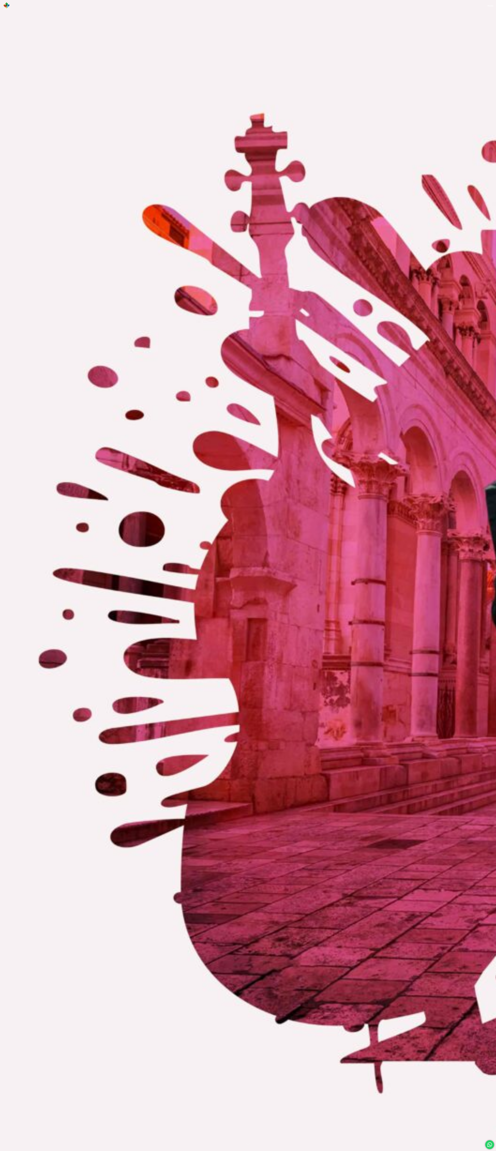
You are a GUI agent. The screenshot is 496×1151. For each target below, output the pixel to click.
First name (254, 25)
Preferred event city (226, 37)
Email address (224, 25)
